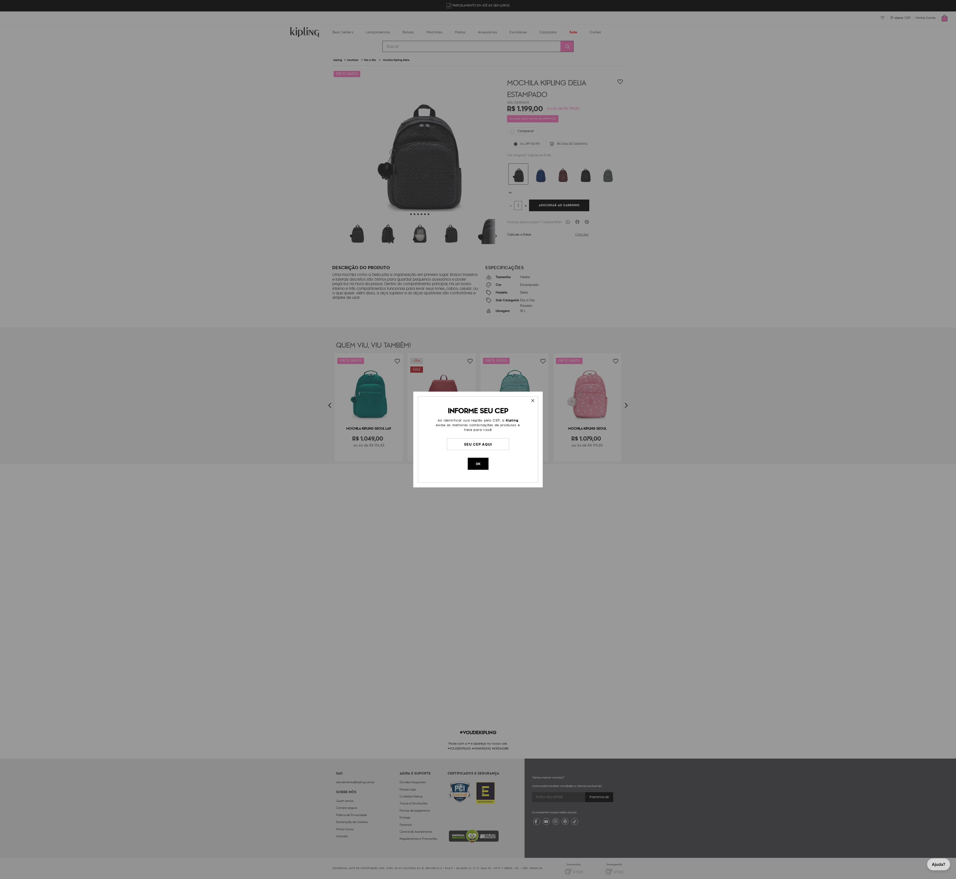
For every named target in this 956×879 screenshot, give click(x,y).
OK (478, 464)
